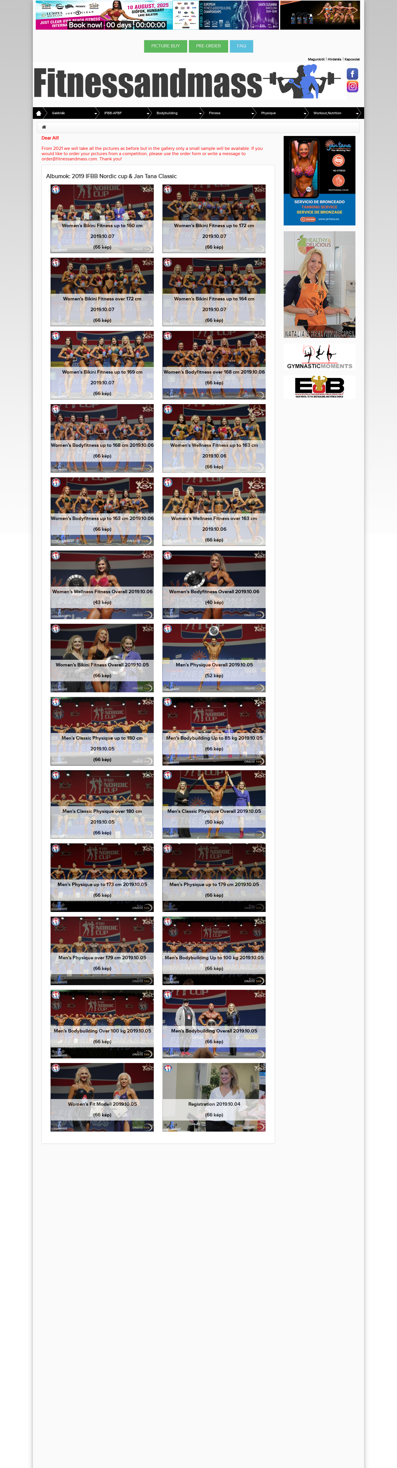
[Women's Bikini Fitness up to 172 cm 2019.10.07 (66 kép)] (214, 218)
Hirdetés (334, 59)
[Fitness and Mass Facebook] (352, 74)
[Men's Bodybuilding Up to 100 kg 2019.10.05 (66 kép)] (214, 950)
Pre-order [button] (208, 46)
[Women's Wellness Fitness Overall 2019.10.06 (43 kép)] (102, 584)
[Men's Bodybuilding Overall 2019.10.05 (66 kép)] (214, 1024)
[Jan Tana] (319, 180)
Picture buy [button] (165, 46)
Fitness (215, 113)
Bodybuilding (167, 113)
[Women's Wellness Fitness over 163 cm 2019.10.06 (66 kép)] (214, 511)
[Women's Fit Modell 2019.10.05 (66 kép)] (102, 1097)
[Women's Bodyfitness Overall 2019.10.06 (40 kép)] (214, 584)
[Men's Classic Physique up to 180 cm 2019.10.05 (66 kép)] (102, 731)
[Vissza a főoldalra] (190, 81)
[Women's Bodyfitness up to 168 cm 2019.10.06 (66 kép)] (102, 438)
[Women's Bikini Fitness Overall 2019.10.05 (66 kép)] (102, 658)
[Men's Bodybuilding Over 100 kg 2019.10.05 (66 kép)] (102, 1024)
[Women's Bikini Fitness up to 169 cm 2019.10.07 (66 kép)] (102, 365)
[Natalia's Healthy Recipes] (319, 284)
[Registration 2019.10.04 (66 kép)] (214, 1097)
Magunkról (316, 59)
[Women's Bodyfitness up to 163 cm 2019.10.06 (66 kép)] (102, 511)
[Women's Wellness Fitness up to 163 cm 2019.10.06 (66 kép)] (214, 438)
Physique (268, 113)
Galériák (58, 113)
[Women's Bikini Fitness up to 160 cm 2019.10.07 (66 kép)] (102, 218)
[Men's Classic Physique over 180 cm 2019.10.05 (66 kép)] (102, 804)
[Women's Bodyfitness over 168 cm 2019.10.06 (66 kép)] (214, 365)
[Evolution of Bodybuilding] (319, 387)
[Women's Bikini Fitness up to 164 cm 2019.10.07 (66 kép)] (214, 292)
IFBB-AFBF (113, 113)
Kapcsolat (352, 59)
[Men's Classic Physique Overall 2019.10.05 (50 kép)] (214, 804)
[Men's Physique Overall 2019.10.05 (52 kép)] (214, 658)
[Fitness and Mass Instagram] (352, 86)
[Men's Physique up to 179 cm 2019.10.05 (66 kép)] (214, 877)
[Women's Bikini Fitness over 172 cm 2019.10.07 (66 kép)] (102, 292)
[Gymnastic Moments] (319, 356)
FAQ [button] (241, 46)
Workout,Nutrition (327, 113)
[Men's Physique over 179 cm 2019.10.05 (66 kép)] (102, 950)
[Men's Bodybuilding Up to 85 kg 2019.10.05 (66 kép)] (214, 731)
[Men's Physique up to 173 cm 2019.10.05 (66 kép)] (102, 877)
